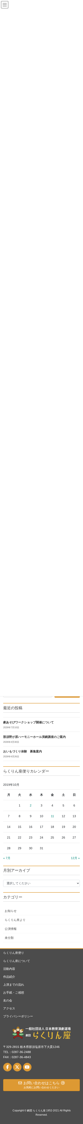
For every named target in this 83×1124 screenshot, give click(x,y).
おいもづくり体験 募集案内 (22, 751)
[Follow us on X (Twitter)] (17, 1067)
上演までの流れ (13, 984)
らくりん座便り (13, 952)
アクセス (9, 1008)
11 (52, 816)
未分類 (9, 937)
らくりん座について (16, 961)
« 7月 (6, 858)
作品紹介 (9, 976)
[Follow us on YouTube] (27, 1067)
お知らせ (11, 911)
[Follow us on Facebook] (7, 1067)
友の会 (7, 1000)
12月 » (75, 858)
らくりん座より (15, 920)
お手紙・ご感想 (13, 992)
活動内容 (9, 968)
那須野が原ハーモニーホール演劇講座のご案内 (34, 737)
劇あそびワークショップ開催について (28, 722)
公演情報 (11, 929)
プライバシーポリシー (18, 1016)
